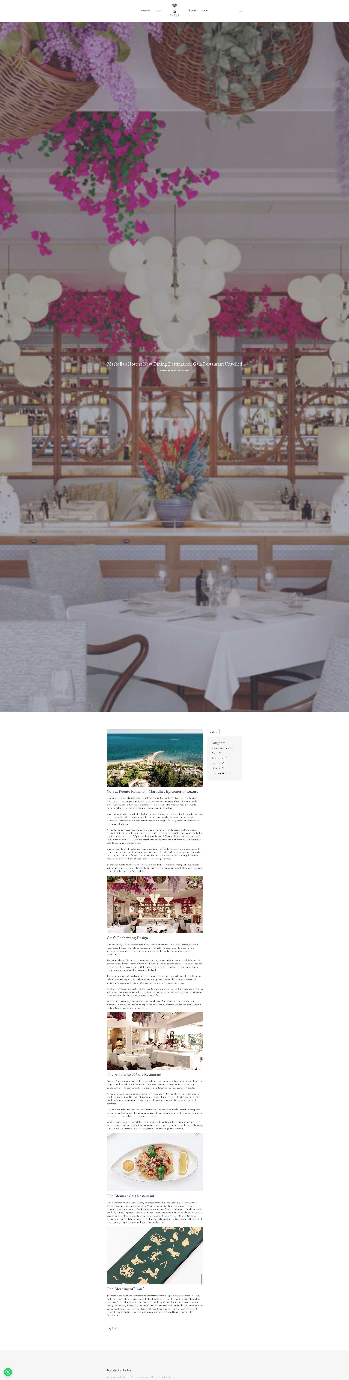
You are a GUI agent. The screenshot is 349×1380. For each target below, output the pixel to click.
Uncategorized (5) (221, 773)
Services (157, 11)
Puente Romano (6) (222, 748)
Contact (204, 11)
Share (114, 1329)
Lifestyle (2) (218, 768)
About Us (192, 11)
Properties (145, 11)
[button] (8, 1372)
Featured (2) (218, 763)
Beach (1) (217, 753)
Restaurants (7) (220, 758)
